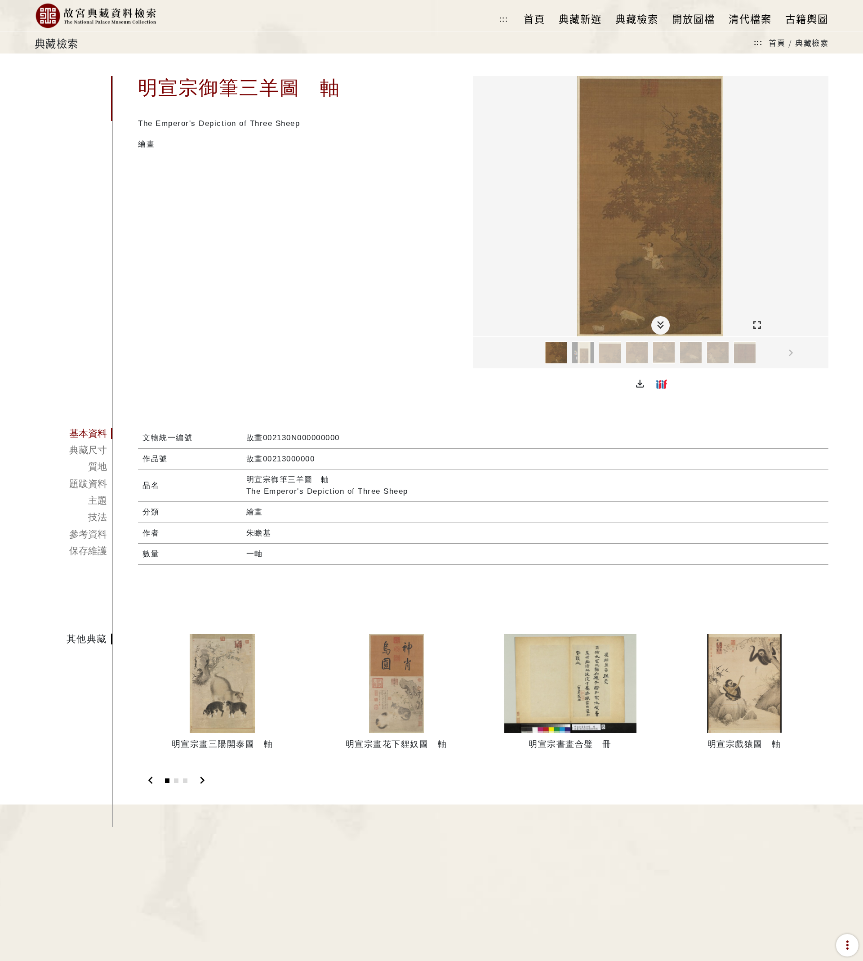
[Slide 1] (167, 780)
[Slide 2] (176, 780)
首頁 (777, 42)
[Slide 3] (185, 780)
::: (503, 19)
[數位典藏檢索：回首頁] (95, 15)
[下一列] (821, 353)
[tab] (73, 433)
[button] (640, 384)
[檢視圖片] (556, 352)
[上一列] (479, 353)
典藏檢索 (811, 42)
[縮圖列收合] (660, 325)
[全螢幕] (757, 325)
